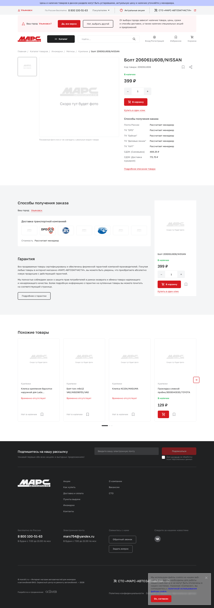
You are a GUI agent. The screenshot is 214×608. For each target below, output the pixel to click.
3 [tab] (111, 425)
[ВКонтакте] (179, 71)
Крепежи (26, 383)
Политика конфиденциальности (126, 593)
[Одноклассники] (184, 71)
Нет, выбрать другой (98, 23)
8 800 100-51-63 (78, 10)
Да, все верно (69, 23)
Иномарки (69, 505)
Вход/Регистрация (154, 41)
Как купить (69, 487)
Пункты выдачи (71, 499)
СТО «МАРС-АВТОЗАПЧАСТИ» (175, 10)
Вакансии (114, 487)
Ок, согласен (161, 598)
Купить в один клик (134, 110)
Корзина (192, 41)
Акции (66, 481)
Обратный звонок (122, 539)
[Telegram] (174, 71)
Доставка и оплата (73, 493)
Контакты (68, 511)
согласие (175, 457)
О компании (115, 481)
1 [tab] (105, 425)
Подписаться (179, 451)
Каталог (63, 39)
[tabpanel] (39, 379)
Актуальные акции (135, 10)
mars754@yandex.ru (78, 536)
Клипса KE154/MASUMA (125, 388)
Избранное (175, 41)
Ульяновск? (45, 23)
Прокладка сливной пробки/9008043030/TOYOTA (174, 390)
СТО (111, 493)
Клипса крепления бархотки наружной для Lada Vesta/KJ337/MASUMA (36, 390)
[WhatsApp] (189, 71)
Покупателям (99, 10)
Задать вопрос (121, 548)
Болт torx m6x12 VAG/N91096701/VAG (78, 390)
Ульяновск (36, 210)
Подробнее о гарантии (34, 296)
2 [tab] (109, 425)
